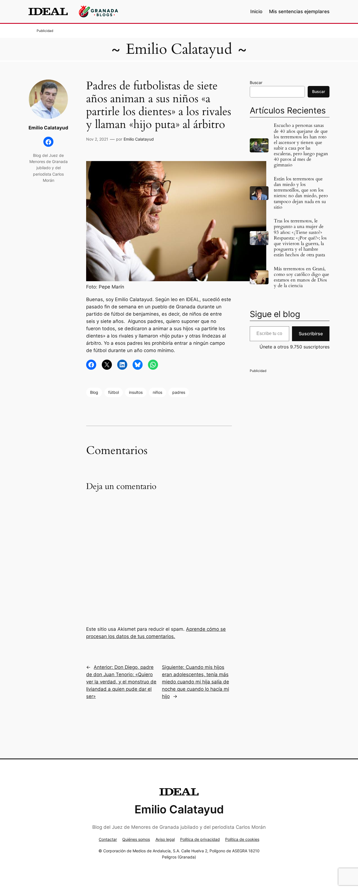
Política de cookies (242, 839)
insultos (136, 392)
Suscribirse (311, 333)
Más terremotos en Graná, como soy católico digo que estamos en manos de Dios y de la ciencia (301, 277)
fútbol (113, 392)
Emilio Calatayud (179, 49)
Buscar (256, 82)
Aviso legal (165, 839)
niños (157, 392)
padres (178, 392)
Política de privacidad (200, 839)
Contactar (108, 839)
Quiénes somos (136, 839)
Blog (94, 392)
